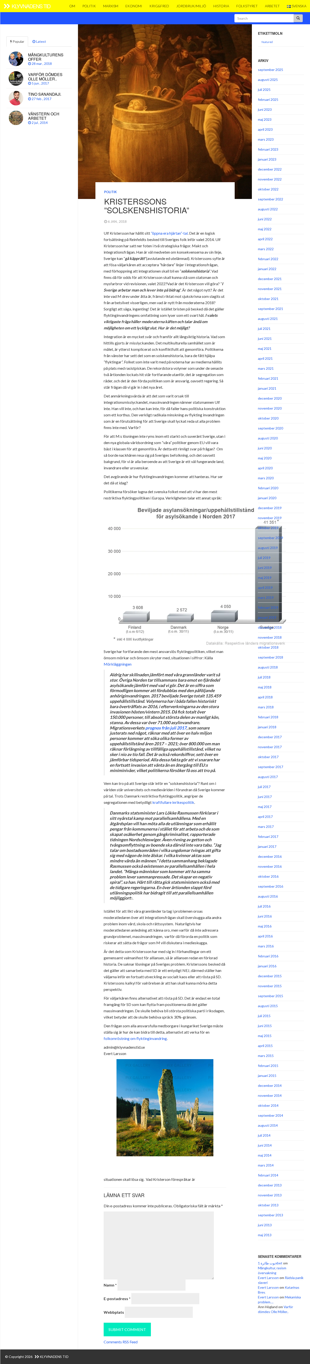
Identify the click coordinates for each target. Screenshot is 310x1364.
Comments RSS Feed (121, 1341)
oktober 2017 (268, 757)
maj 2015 (264, 1036)
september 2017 (270, 767)
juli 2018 (264, 677)
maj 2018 (264, 687)
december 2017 (270, 737)
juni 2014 (265, 1145)
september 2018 (270, 657)
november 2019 (270, 518)
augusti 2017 (268, 777)
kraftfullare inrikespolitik (173, 802)
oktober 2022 (268, 189)
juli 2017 (264, 787)
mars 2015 (266, 1056)
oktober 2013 (268, 1205)
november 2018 (270, 637)
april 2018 (265, 697)
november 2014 (270, 1095)
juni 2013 (265, 1225)
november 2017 (270, 747)
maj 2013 (264, 1235)
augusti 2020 (268, 438)
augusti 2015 (268, 1006)
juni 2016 (265, 916)
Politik (89, 6)
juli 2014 (264, 1135)
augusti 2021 (268, 319)
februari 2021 (268, 378)
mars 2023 (266, 139)
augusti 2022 (268, 209)
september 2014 (270, 1115)
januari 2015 (267, 1075)
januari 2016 (267, 966)
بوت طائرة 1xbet (270, 1263)
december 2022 (270, 169)
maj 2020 (264, 458)
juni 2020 (265, 448)
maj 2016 (264, 926)
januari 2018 (267, 727)
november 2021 (270, 289)
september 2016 (270, 886)
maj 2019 (264, 577)
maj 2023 (264, 119)
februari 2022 (268, 259)
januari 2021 (267, 388)
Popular (18, 41)
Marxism (110, 6)
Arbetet (272, 6)
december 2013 (270, 1185)
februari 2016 (268, 956)
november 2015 (270, 986)
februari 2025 (268, 99)
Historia (221, 6)
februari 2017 (268, 836)
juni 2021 (265, 338)
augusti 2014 (268, 1125)
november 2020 (270, 408)
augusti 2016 (268, 896)
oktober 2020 (268, 418)
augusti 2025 (268, 79)
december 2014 (270, 1085)
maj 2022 (264, 229)
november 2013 (270, 1195)
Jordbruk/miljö (191, 6)
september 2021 (270, 309)
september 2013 (270, 1215)
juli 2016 (264, 906)
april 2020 (265, 468)
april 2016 (265, 936)
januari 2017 (267, 846)
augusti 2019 (268, 548)
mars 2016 (266, 946)
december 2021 (270, 279)
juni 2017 (265, 797)
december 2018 (270, 627)
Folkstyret (247, 6)
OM (72, 6)
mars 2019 (266, 597)
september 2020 (270, 428)
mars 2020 (266, 478)
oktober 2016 (268, 876)
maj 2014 (264, 1155)
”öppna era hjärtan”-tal (169, 233)
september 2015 (270, 996)
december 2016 (270, 856)
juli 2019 (264, 558)
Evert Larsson (268, 1278)
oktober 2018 (268, 647)
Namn (110, 1285)
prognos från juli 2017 (165, 727)
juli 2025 (264, 89)
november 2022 (270, 179)
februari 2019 (268, 607)
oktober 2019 (268, 528)
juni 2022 (265, 219)
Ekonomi (133, 6)
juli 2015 (264, 1016)
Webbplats (114, 1312)
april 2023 (265, 129)
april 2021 (265, 358)
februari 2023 (268, 149)
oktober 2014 (268, 1105)
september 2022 (270, 199)
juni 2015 (265, 1026)
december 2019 (270, 508)
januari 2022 (267, 269)
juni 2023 (265, 109)
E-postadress (117, 1298)
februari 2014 (268, 1175)
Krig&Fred (159, 6)
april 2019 (265, 587)
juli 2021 (264, 328)
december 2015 (270, 976)
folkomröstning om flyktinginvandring (135, 1038)
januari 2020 (267, 498)
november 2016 (270, 866)
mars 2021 (266, 368)
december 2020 (270, 398)
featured (267, 41)
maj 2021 (264, 348)
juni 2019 (265, 568)
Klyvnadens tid (30, 6)
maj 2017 (264, 807)
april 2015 (265, 1046)
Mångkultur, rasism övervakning (272, 1270)
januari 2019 (267, 617)
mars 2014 (266, 1165)
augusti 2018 (268, 667)
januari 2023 (267, 159)
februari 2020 (268, 488)
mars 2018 (266, 707)
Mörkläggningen (118, 664)
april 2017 (265, 817)
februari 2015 (268, 1066)
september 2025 (270, 70)
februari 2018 (268, 717)
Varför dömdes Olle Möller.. (275, 1309)
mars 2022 (266, 249)
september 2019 (270, 538)
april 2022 (265, 239)
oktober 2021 (268, 299)
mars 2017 (266, 826)
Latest (40, 41)
